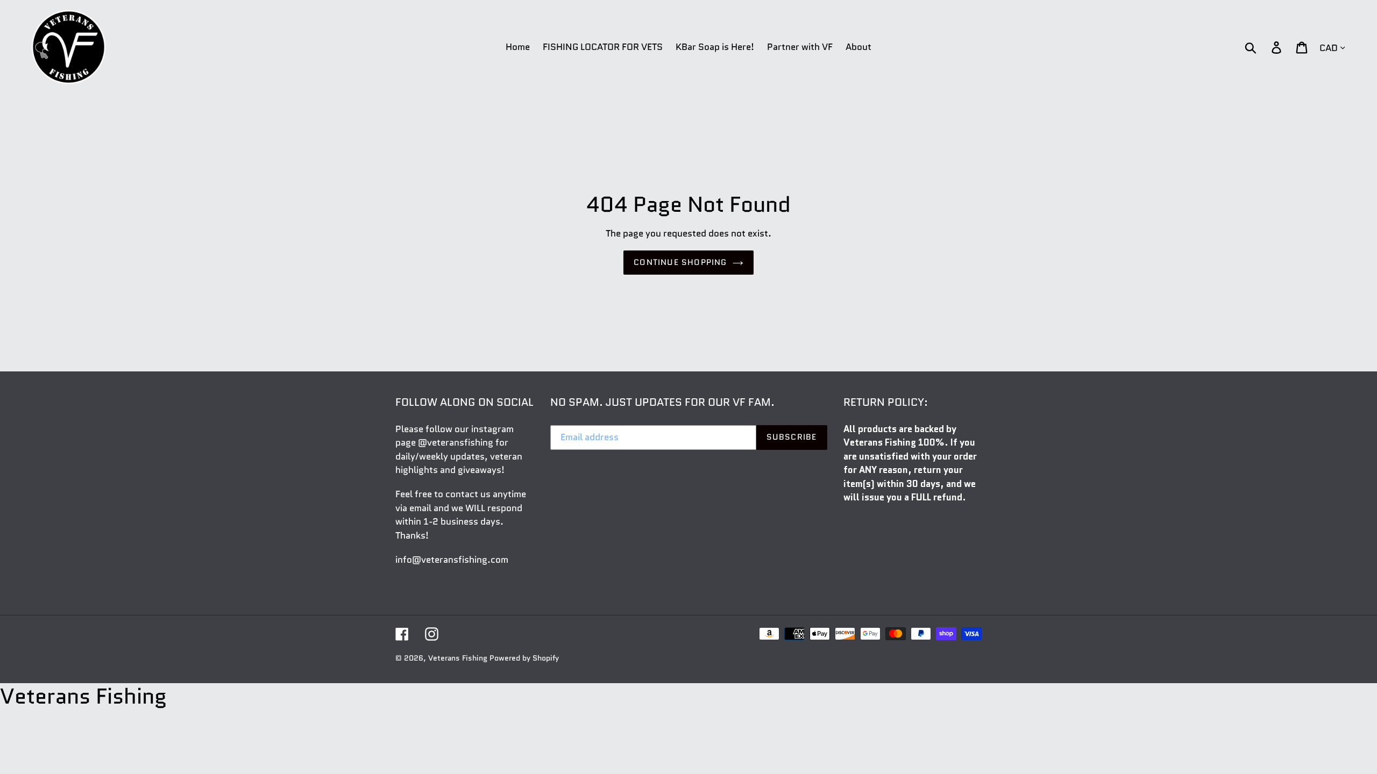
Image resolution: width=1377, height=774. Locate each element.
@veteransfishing (455, 442)
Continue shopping (680, 262)
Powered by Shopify (524, 658)
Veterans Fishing (457, 658)
